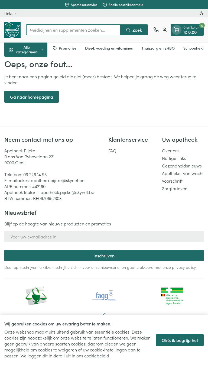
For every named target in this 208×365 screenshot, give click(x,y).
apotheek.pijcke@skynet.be (57, 180)
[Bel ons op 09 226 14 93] (156, 30)
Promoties (67, 48)
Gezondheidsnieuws (182, 166)
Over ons (171, 150)
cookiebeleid (96, 355)
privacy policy (184, 267)
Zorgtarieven (174, 188)
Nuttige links (174, 158)
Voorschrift (172, 181)
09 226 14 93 (35, 174)
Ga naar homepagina (31, 97)
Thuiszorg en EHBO (158, 48)
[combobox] (73, 29)
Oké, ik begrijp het (180, 340)
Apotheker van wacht (183, 173)
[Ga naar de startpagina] (12, 30)
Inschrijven (104, 256)
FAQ (112, 150)
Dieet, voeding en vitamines (109, 48)
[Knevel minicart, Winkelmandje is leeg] (176, 30)
